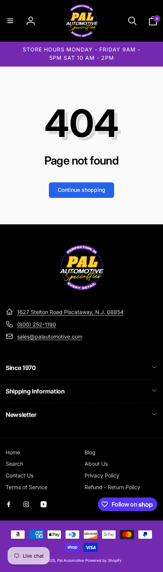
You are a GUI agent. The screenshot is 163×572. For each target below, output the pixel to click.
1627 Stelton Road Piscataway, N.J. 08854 (70, 312)
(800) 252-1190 (36, 324)
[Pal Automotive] (81, 293)
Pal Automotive (70, 560)
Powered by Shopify (103, 560)
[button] (10, 20)
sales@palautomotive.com (49, 336)
